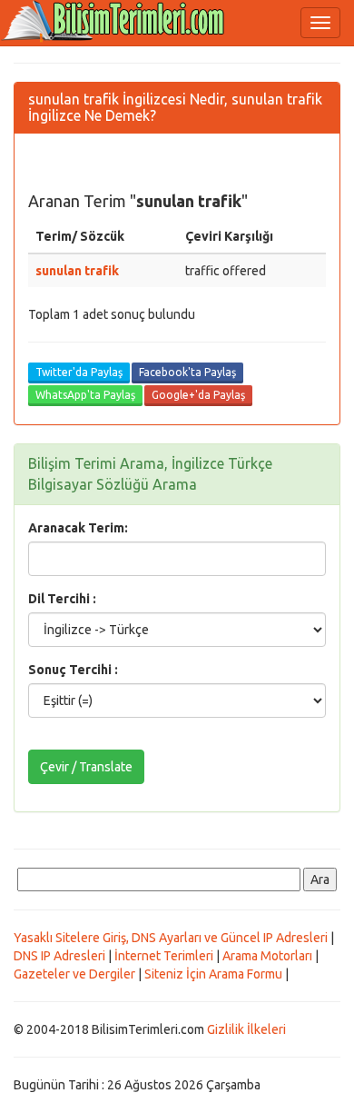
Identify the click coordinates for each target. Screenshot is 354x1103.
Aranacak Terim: (78, 528)
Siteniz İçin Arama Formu (213, 974)
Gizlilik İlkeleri (246, 1029)
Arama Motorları (267, 956)
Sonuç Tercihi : (73, 669)
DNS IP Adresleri (59, 956)
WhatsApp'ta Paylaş (85, 395)
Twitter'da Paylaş (79, 372)
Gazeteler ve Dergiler (74, 974)
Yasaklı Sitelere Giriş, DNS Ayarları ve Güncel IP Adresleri (171, 937)
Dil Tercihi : (62, 598)
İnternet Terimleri (163, 956)
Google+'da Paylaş (198, 395)
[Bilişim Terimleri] (118, 22)
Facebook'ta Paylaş (187, 372)
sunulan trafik (77, 270)
